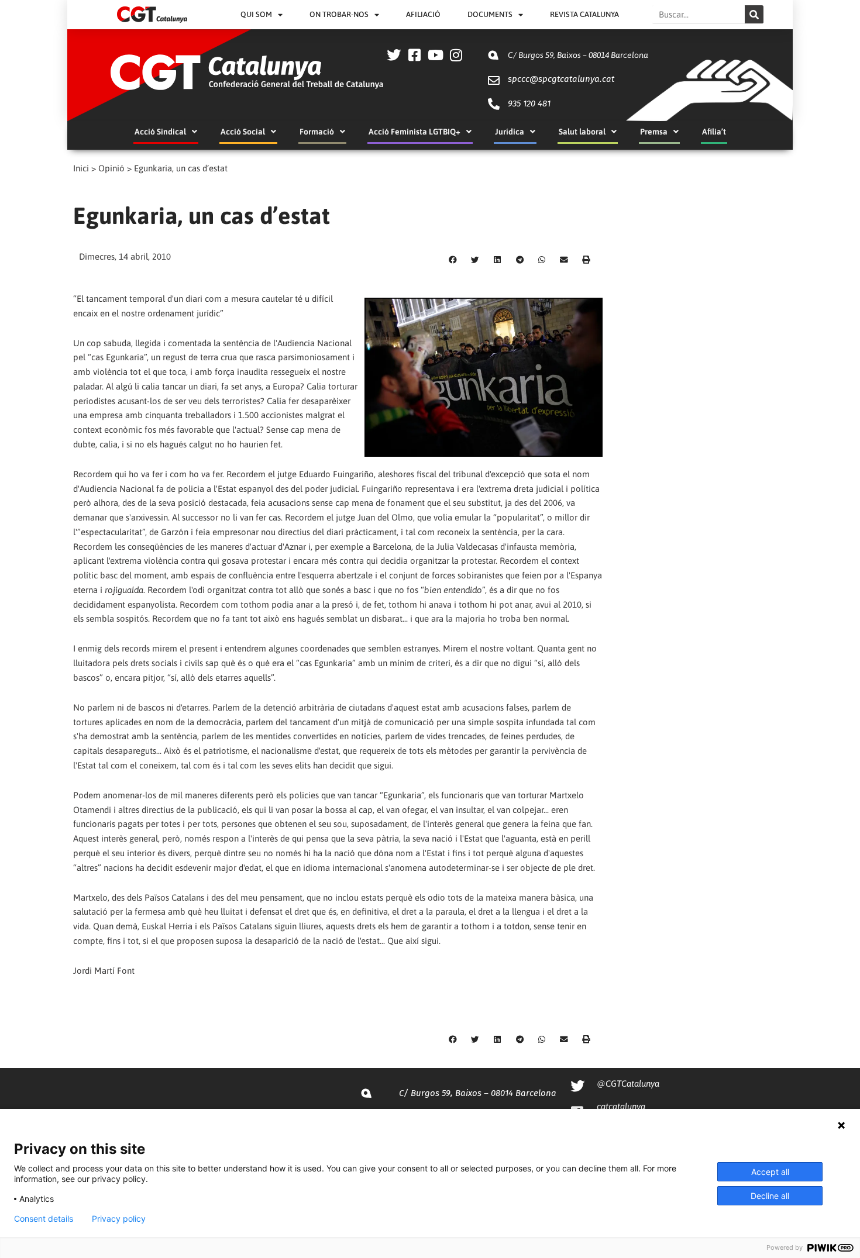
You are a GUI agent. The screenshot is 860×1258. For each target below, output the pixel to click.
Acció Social (243, 131)
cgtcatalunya (621, 1106)
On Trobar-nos (339, 14)
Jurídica (509, 131)
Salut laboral (582, 131)
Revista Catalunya (584, 14)
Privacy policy (119, 1218)
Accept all (770, 1172)
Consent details (43, 1218)
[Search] (754, 14)
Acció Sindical (160, 131)
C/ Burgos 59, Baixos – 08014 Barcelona (578, 55)
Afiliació (423, 14)
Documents (489, 14)
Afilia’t (714, 131)
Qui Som (256, 14)
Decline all (770, 1196)
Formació (317, 131)
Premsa (654, 131)
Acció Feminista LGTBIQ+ (414, 131)
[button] (452, 260)
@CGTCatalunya (628, 1083)
